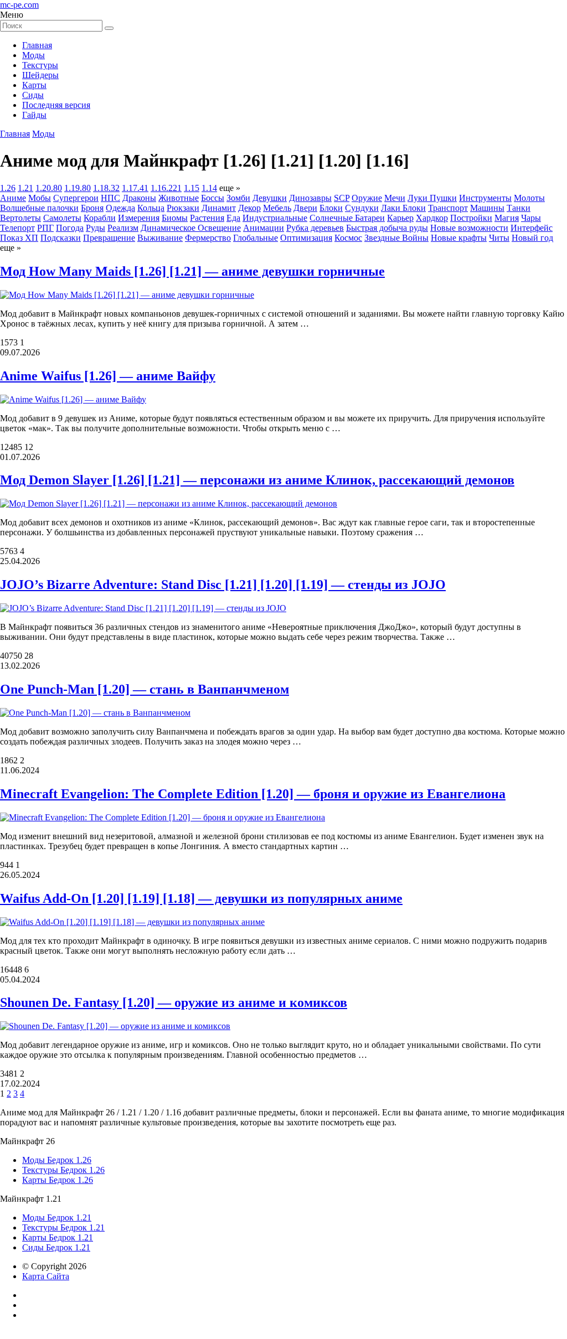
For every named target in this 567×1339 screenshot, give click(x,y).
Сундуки (362, 208)
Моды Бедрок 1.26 (56, 1160)
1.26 (8, 188)
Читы (499, 237)
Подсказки (60, 237)
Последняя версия (56, 105)
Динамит (219, 208)
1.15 (191, 188)
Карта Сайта (45, 1276)
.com (19, 4)
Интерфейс (532, 227)
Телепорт (17, 227)
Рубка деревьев (315, 227)
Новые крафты (459, 237)
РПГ (45, 227)
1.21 (25, 188)
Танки (518, 208)
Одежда (120, 208)
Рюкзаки (183, 208)
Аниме (13, 198)
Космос (348, 237)
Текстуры (40, 65)
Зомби (238, 198)
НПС (110, 198)
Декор (249, 208)
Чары (531, 218)
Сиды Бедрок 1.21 (56, 1247)
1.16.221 (166, 188)
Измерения (138, 218)
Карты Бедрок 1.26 (57, 1180)
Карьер (400, 218)
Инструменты (485, 198)
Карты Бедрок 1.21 (57, 1237)
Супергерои (76, 198)
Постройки (471, 218)
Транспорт (448, 208)
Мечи (394, 198)
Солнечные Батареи (347, 218)
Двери (305, 208)
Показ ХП (19, 237)
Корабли (100, 218)
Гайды (34, 115)
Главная (37, 45)
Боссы (212, 198)
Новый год (532, 237)
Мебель (277, 208)
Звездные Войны (396, 237)
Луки (419, 198)
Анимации (263, 227)
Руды (95, 227)
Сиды (33, 95)
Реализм (122, 227)
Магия (506, 218)
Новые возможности (469, 227)
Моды (33, 55)
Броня (92, 208)
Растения (207, 218)
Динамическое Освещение (191, 227)
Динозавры (310, 198)
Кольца (150, 208)
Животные (178, 198)
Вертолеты (20, 218)
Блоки (331, 208)
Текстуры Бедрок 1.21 (63, 1227)
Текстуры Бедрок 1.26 (63, 1170)
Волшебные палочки (39, 208)
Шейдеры (40, 75)
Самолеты (62, 218)
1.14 (209, 188)
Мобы (39, 198)
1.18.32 (106, 188)
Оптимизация (306, 237)
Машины (487, 208)
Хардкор (432, 218)
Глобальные (255, 237)
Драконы (139, 198)
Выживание (160, 237)
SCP (341, 198)
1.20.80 (48, 188)
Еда (233, 218)
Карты (34, 85)
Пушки (443, 198)
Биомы (175, 218)
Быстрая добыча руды (387, 227)
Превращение (109, 237)
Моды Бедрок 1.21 (56, 1217)
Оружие (367, 198)
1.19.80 (77, 188)
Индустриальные (275, 218)
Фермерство (208, 237)
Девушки (269, 198)
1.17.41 (135, 188)
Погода (70, 227)
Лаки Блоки (403, 208)
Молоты (529, 198)
